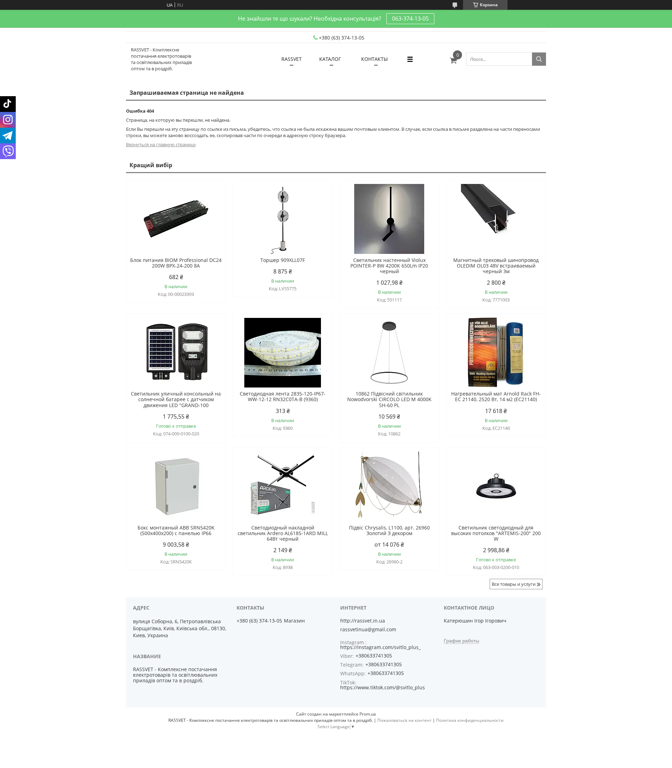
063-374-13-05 (410, 18)
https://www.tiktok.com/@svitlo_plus (382, 687)
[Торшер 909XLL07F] (283, 219)
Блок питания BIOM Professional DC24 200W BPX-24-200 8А (176, 263)
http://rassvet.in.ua (362, 620)
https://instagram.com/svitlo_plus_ (380, 647)
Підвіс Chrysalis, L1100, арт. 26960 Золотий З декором (389, 530)
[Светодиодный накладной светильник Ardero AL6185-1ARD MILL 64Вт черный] (283, 486)
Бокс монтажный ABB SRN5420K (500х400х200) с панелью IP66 (176, 530)
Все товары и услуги (514, 584)
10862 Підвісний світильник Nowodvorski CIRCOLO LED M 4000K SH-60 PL (389, 399)
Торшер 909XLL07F (282, 260)
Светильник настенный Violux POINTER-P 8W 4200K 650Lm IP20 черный (389, 265)
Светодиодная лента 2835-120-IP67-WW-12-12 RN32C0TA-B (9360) (283, 396)
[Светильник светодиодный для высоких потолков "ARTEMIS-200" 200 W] (496, 486)
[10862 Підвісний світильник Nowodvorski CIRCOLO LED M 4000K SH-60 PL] (389, 352)
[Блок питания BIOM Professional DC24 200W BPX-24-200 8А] (176, 219)
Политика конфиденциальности (470, 720)
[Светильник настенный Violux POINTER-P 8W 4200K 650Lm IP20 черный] (389, 219)
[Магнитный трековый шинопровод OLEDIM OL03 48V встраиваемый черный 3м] (496, 219)
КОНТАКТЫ (374, 59)
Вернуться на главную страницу (161, 144)
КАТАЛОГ (330, 59)
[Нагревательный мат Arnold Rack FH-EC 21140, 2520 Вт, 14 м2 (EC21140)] (496, 352)
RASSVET (291, 59)
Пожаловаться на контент (404, 720)
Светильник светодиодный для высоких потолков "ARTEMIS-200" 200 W (496, 533)
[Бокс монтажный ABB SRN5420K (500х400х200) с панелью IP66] (176, 486)
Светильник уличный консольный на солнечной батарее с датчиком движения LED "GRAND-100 (176, 399)
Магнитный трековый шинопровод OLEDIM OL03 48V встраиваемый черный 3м (496, 265)
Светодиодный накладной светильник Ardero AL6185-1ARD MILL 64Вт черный (283, 533)
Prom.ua (367, 714)
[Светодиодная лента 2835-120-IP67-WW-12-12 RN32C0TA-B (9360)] (283, 352)
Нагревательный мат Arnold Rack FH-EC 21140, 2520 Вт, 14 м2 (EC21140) (496, 396)
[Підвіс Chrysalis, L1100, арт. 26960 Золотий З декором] (389, 486)
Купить (212, 198)
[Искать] (539, 59)
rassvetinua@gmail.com (368, 629)
